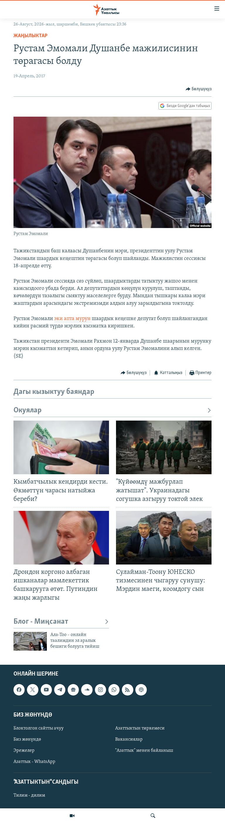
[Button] (199, 89)
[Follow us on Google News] (73, 689)
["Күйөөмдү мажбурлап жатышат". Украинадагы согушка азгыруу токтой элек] (164, 447)
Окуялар (27, 410)
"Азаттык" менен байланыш (144, 750)
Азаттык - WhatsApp (34, 761)
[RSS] (127, 689)
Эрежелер (24, 750)
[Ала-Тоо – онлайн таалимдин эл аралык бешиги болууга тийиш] (30, 641)
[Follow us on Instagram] (100, 689)
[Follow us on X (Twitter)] (32, 689)
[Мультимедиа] (72, 815)
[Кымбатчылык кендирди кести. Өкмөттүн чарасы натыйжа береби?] (61, 447)
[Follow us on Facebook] (19, 689)
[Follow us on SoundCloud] (86, 689)
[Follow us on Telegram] (59, 689)
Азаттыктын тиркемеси (140, 728)
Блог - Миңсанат (40, 622)
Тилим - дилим (29, 795)
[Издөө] (153, 815)
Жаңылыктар (30, 36)
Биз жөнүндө (27, 739)
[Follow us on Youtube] (46, 689)
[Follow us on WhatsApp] (114, 689)
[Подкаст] (140, 689)
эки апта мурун (73, 319)
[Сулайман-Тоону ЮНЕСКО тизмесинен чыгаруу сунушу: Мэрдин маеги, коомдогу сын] (164, 537)
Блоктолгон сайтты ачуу (38, 728)
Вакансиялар (129, 739)
